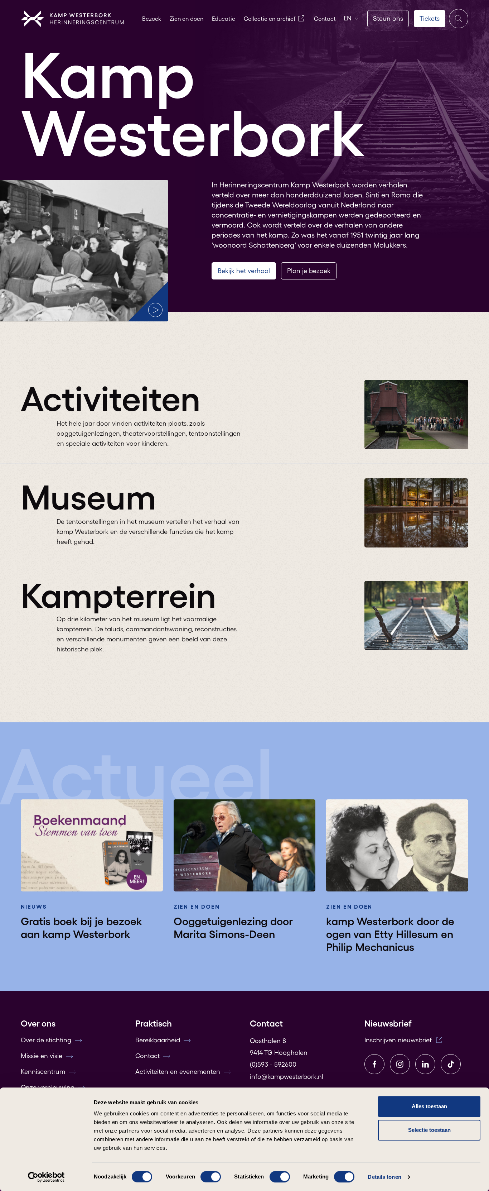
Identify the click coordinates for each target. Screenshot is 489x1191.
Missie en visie (41, 1056)
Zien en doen (186, 18)
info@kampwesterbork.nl (286, 1076)
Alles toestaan (429, 1106)
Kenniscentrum (43, 1071)
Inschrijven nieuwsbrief (398, 1040)
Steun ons (388, 18)
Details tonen (384, 1177)
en (348, 18)
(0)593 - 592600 (273, 1064)
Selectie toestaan (429, 1130)
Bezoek (151, 18)
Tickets (430, 18)
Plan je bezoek (308, 270)
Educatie (223, 18)
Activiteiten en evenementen (177, 1071)
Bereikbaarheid (157, 1040)
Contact (325, 18)
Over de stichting (46, 1040)
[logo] (73, 18)
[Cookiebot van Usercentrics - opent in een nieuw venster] (46, 1177)
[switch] (210, 1176)
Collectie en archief (269, 18)
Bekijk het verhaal (244, 270)
